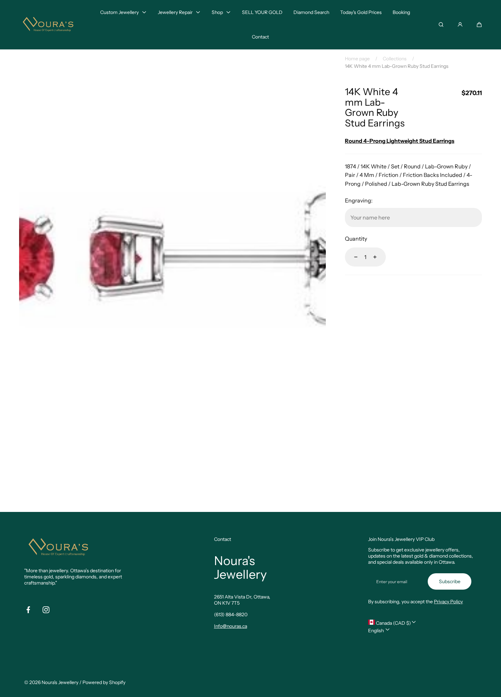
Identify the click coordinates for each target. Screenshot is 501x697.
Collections (395, 59)
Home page (357, 59)
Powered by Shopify (103, 682)
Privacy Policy (448, 601)
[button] (479, 24)
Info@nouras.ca (230, 626)
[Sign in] (460, 24)
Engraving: (359, 200)
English (376, 630)
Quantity (356, 238)
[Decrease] (352, 257)
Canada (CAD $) (393, 623)
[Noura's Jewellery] (48, 25)
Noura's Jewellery (60, 682)
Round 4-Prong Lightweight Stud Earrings (399, 140)
